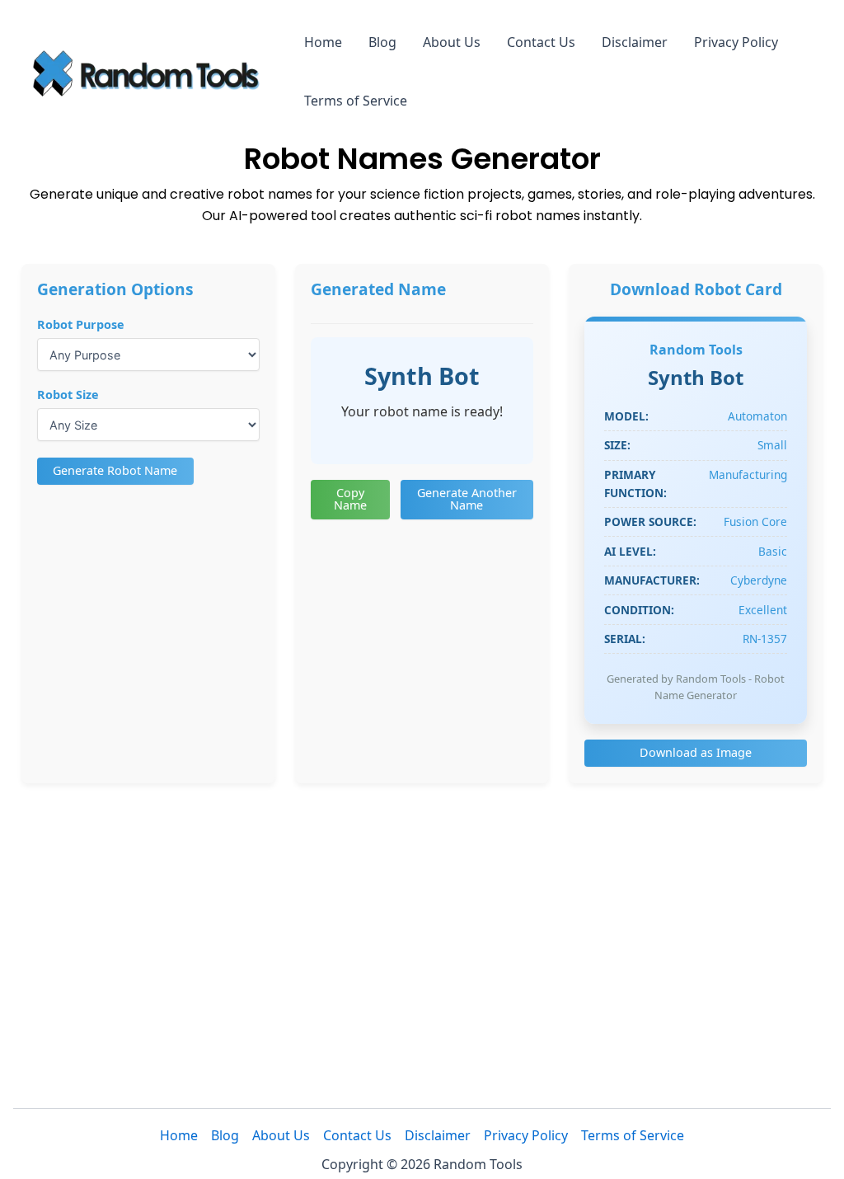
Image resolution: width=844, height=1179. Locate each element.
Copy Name (350, 498)
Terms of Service (355, 101)
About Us (452, 42)
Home (323, 42)
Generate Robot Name (115, 470)
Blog (382, 42)
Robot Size (68, 394)
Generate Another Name (467, 498)
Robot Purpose (80, 324)
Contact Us (541, 42)
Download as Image (696, 752)
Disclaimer (635, 42)
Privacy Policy (736, 42)
